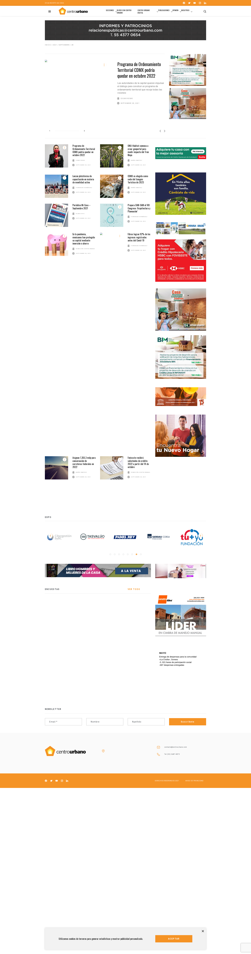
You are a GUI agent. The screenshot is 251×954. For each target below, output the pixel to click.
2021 (55, 45)
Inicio (48, 45)
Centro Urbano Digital (144, 11)
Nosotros (185, 10)
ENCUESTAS (52, 589)
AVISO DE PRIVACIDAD (194, 781)
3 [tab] (119, 554)
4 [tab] (123, 554)
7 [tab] (136, 554)
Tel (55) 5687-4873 (172, 754)
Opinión (175, 10)
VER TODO (134, 589)
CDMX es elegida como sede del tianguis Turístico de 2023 (138, 179)
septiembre (64, 45)
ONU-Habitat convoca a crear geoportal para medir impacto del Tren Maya (138, 150)
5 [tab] (127, 554)
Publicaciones (164, 10)
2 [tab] (114, 554)
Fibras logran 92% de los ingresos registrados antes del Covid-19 (139, 237)
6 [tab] (132, 554)
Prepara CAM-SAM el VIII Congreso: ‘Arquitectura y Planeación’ (139, 208)
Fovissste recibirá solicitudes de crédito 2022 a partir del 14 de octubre (138, 462)
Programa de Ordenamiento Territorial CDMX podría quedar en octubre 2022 (139, 70)
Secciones (110, 10)
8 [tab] (140, 554)
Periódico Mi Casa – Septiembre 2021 (81, 206)
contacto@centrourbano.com (175, 747)
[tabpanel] (158, 537)
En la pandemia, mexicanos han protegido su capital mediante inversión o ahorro (83, 238)
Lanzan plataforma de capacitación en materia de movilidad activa (83, 179)
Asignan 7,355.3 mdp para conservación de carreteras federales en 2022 (84, 462)
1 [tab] (110, 554)
